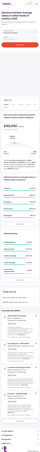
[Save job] (36, 315)
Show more (22, 335)
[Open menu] (37, 4)
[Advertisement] (20, 73)
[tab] (6, 105)
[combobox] (19, 33)
